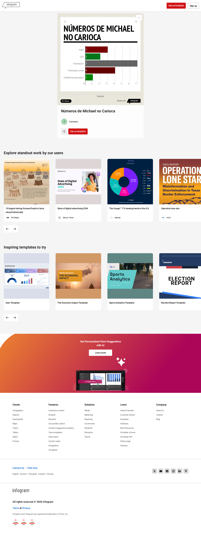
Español (41, 474)
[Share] (64, 131)
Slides (15, 437)
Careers (159, 415)
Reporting (88, 419)
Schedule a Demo (127, 432)
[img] (96, 49)
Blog (158, 419)
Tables (15, 432)
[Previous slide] (7, 229)
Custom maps (54, 441)
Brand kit (52, 419)
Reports (16, 415)
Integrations (54, 445)
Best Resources (127, 428)
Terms (16, 508)
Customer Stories (127, 415)
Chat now (32, 467)
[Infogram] (11, 5)
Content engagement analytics (61, 428)
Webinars (124, 423)
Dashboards (18, 419)
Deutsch (23, 474)
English (16, 474)
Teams (87, 437)
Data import (53, 437)
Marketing (88, 415)
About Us (160, 410)
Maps (15, 423)
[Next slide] (15, 229)
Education (88, 432)
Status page (125, 441)
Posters (16, 441)
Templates (53, 450)
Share (66, 101)
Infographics (18, 410)
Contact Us (18, 467)
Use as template (176, 5)
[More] (139, 18)
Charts (15, 428)
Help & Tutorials (126, 410)
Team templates (55, 432)
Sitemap (123, 445)
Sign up (193, 6)
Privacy (26, 508)
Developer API (126, 437)
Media (87, 410)
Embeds (52, 415)
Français (50, 474)
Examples (124, 419)
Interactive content (56, 410)
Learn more (100, 352)
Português (32, 474)
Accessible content (57, 423)
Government (89, 423)
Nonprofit (88, 428)
